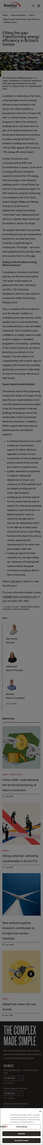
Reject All (21, 1134)
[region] (21, 1126)
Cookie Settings (21, 1127)
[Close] (40, 1111)
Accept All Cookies (21, 1140)
